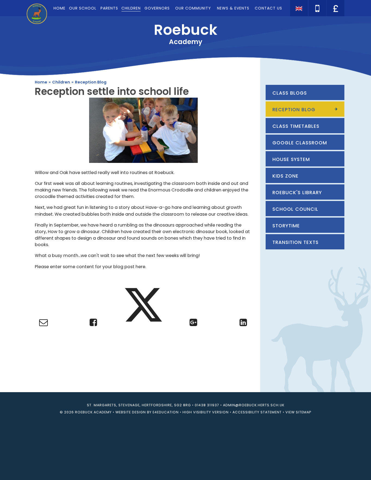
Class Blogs (289, 93)
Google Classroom (299, 143)
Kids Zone (285, 176)
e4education (166, 412)
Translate (335, 17)
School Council (295, 209)
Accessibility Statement (257, 412)
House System (291, 159)
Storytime (286, 225)
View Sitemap (298, 412)
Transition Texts (295, 242)
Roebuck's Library (297, 192)
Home (41, 82)
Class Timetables (295, 126)
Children (61, 82)
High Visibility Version (206, 412)
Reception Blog (90, 82)
